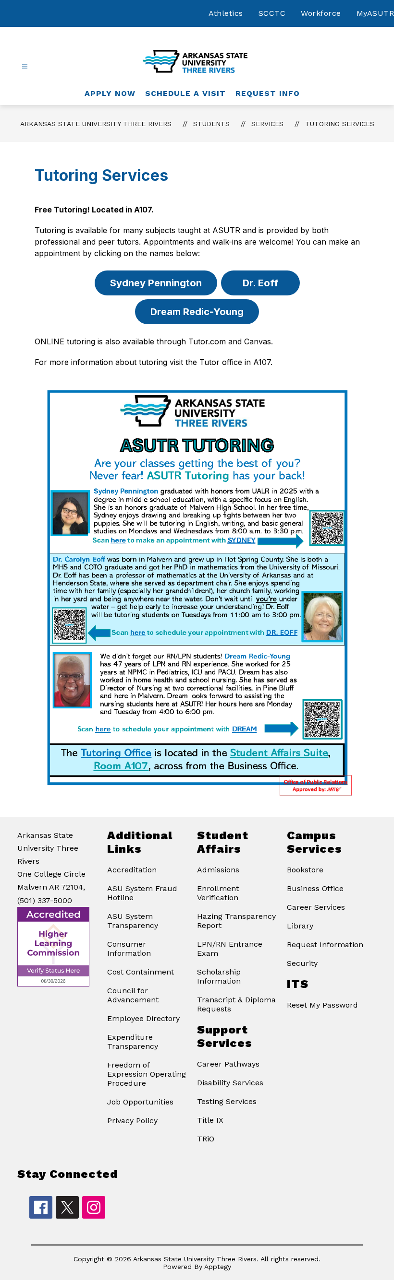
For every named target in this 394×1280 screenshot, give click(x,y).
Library (300, 925)
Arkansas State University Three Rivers (96, 124)
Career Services (316, 907)
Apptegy (217, 1266)
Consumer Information (129, 948)
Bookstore (305, 869)
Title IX (210, 1120)
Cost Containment (140, 971)
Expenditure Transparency (132, 1042)
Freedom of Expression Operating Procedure (146, 1074)
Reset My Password (322, 1005)
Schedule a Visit (185, 93)
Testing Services (227, 1101)
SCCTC (272, 13)
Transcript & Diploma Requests (236, 1004)
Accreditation (132, 869)
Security (302, 963)
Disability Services (230, 1082)
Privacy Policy (132, 1120)
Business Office (315, 888)
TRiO (205, 1138)
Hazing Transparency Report (236, 921)
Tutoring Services (339, 124)
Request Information (325, 944)
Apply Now (110, 93)
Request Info (267, 93)
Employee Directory (143, 1018)
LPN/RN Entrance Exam (229, 948)
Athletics (226, 13)
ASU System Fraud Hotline (142, 893)
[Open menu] (24, 66)
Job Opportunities (140, 1101)
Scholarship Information (219, 976)
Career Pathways (228, 1064)
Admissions (218, 869)
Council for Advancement (133, 995)
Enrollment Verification (218, 893)
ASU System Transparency (132, 921)
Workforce (321, 13)
